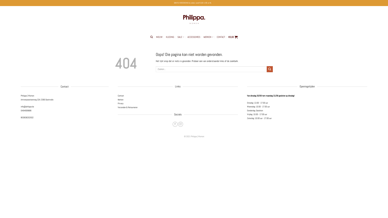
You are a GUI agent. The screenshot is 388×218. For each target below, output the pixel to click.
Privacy (121, 103)
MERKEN (207, 37)
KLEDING (170, 37)
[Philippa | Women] (194, 18)
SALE (179, 37)
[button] (151, 37)
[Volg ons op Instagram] (180, 124)
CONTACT (221, 37)
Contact (121, 95)
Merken (120, 99)
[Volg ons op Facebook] (175, 124)
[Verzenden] (270, 69)
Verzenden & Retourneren (127, 107)
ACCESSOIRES (193, 37)
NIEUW (159, 37)
